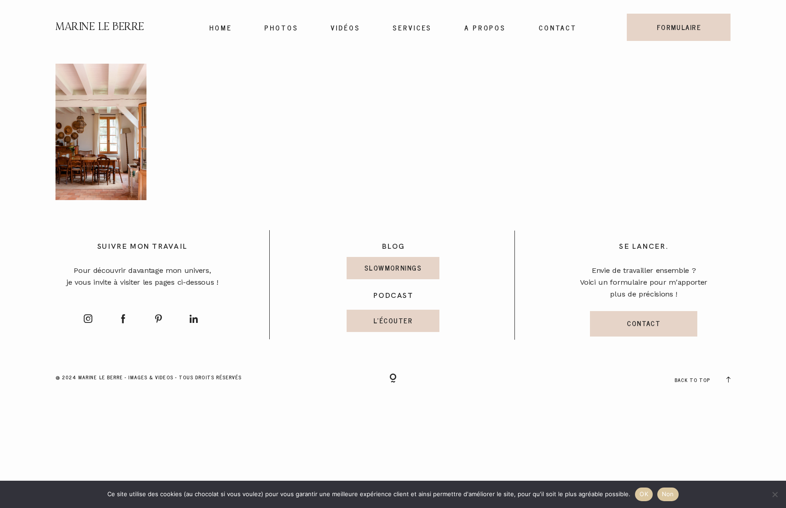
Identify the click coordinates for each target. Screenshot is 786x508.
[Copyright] (393, 378)
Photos (281, 27)
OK (644, 494)
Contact (558, 27)
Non (668, 494)
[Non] (774, 494)
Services (412, 27)
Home (220, 27)
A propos (485, 27)
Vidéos (345, 27)
